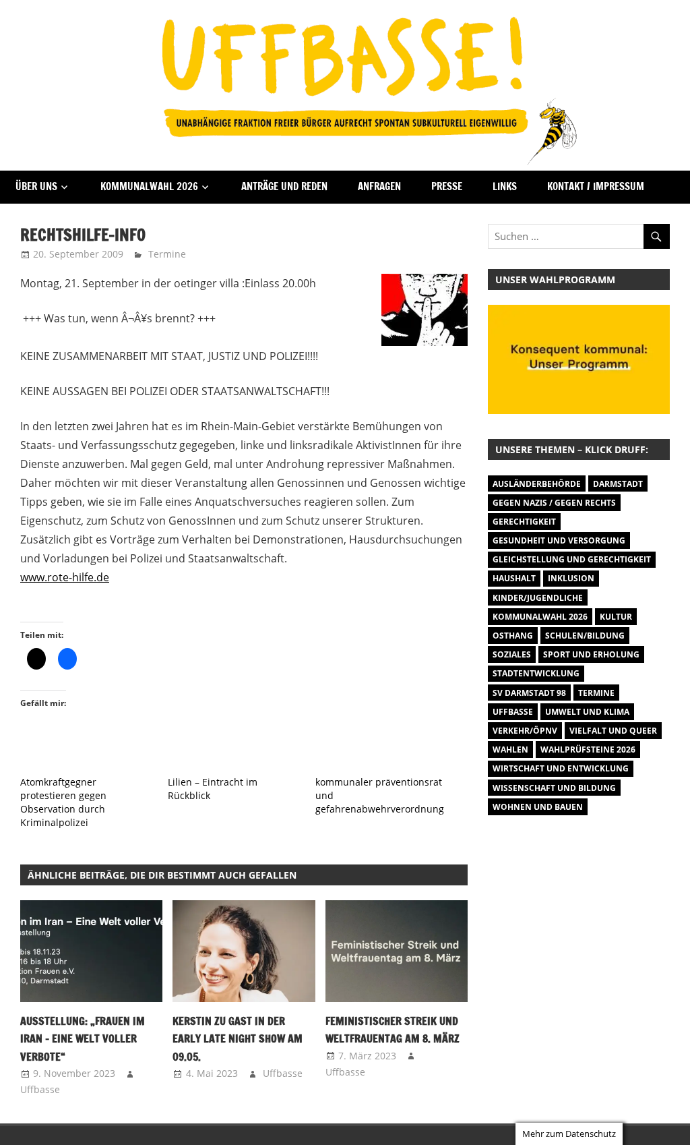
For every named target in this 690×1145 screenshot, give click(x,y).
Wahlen (510, 749)
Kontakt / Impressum (595, 186)
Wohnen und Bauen (538, 807)
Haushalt (514, 578)
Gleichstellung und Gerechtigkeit (572, 559)
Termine (167, 253)
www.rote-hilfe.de (64, 577)
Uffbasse (40, 1089)
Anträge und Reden (284, 186)
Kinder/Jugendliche (538, 598)
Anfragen (379, 186)
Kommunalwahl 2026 (149, 186)
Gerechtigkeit (524, 521)
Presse (446, 186)
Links (505, 186)
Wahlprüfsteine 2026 (587, 749)
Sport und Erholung (591, 654)
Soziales (512, 654)
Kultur (616, 616)
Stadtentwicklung (536, 673)
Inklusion (571, 578)
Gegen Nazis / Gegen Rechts (554, 502)
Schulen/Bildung (585, 635)
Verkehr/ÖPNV (525, 730)
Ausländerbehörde (537, 484)
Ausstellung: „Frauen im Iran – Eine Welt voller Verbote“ (82, 1039)
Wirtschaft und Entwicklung (561, 768)
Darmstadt (618, 484)
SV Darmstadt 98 (529, 693)
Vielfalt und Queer (613, 730)
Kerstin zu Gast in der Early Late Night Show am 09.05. (237, 1039)
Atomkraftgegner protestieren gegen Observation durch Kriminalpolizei (63, 802)
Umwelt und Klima (587, 711)
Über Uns (36, 186)
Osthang (513, 635)
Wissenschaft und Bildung (554, 788)
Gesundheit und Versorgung (559, 540)
